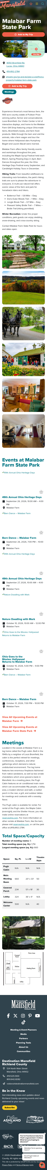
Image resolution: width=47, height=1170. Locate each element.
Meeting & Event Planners (23, 1029)
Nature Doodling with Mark (18, 619)
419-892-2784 (13, 71)
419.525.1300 (13, 1075)
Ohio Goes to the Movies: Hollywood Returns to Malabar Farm (17, 659)
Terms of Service (22, 1165)
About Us (23, 1047)
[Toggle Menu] (37, 4)
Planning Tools (23, 1042)
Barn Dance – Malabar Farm (19, 538)
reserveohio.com (10, 817)
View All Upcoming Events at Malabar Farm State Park (19, 729)
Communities (23, 1051)
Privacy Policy (7, 1165)
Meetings (9, 91)
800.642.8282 (13, 1079)
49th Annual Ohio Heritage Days (22, 497)
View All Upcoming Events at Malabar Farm (19, 719)
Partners (23, 1038)
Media (23, 1034)
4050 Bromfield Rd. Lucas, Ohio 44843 (16, 64)
